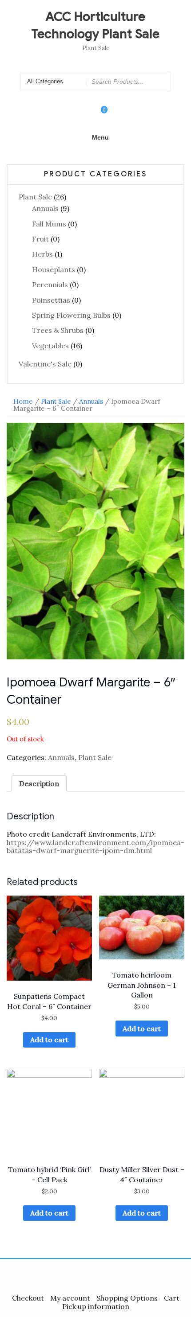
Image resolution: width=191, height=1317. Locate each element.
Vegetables (50, 345)
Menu (100, 137)
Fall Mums (49, 223)
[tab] (39, 783)
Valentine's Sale (45, 363)
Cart (171, 1298)
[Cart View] (98, 116)
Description (39, 783)
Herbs (42, 253)
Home (23, 401)
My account (70, 1298)
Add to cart (49, 1039)
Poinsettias (51, 300)
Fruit (40, 238)
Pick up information (95, 1306)
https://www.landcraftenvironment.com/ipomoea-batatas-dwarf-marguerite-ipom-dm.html (95, 846)
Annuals (45, 208)
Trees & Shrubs (58, 330)
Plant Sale (35, 196)
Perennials (50, 284)
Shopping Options (127, 1298)
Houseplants (53, 269)
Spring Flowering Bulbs (71, 315)
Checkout (28, 1298)
